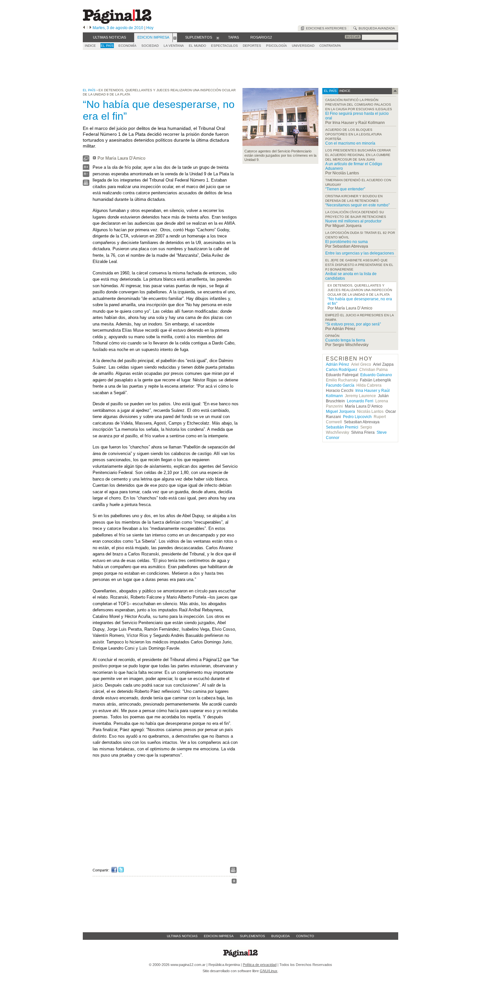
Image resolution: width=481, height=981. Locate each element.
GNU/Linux (268, 971)
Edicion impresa (219, 936)
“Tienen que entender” (345, 189)
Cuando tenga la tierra (345, 340)
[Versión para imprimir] (86, 184)
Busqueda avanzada (376, 28)
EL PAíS (107, 45)
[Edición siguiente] (90, 28)
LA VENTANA (174, 45)
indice (344, 91)
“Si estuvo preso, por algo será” (353, 324)
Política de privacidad (259, 965)
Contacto (305, 936)
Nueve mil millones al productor (353, 221)
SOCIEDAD (150, 45)
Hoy (149, 28)
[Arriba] (234, 882)
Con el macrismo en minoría (350, 143)
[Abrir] (175, 37)
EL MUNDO (197, 45)
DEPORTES (252, 45)
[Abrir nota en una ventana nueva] (86, 160)
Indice (90, 45)
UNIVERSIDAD (303, 45)
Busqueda (280, 936)
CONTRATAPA (330, 45)
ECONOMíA (127, 45)
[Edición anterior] (84, 28)
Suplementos (252, 936)
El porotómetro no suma (346, 241)
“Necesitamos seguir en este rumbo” (357, 205)
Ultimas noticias (182, 936)
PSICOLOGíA (276, 45)
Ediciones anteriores (325, 28)
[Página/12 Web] (117, 22)
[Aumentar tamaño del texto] (86, 168)
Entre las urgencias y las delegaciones (359, 253)
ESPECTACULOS (224, 45)
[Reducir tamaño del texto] (86, 175)
